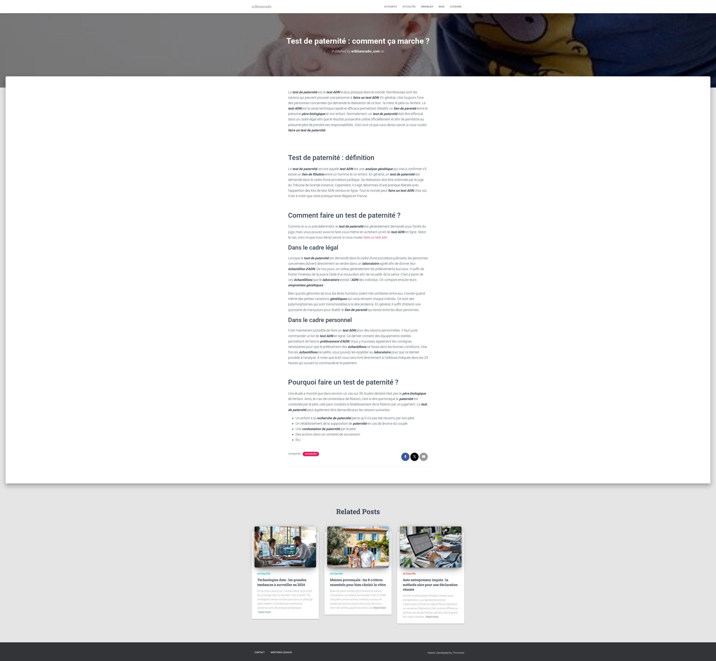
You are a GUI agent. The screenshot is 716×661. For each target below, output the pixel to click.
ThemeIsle (458, 652)
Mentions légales (281, 652)
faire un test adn (375, 237)
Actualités (409, 6)
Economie (455, 6)
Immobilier (427, 6)
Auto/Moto (390, 6)
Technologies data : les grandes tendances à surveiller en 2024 (281, 582)
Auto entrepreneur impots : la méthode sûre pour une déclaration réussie (430, 584)
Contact (260, 652)
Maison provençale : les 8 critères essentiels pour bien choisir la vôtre (358, 582)
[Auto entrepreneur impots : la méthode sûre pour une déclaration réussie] (430, 546)
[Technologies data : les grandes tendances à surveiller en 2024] (285, 546)
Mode (442, 6)
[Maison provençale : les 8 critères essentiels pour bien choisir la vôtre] (358, 546)
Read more (264, 612)
